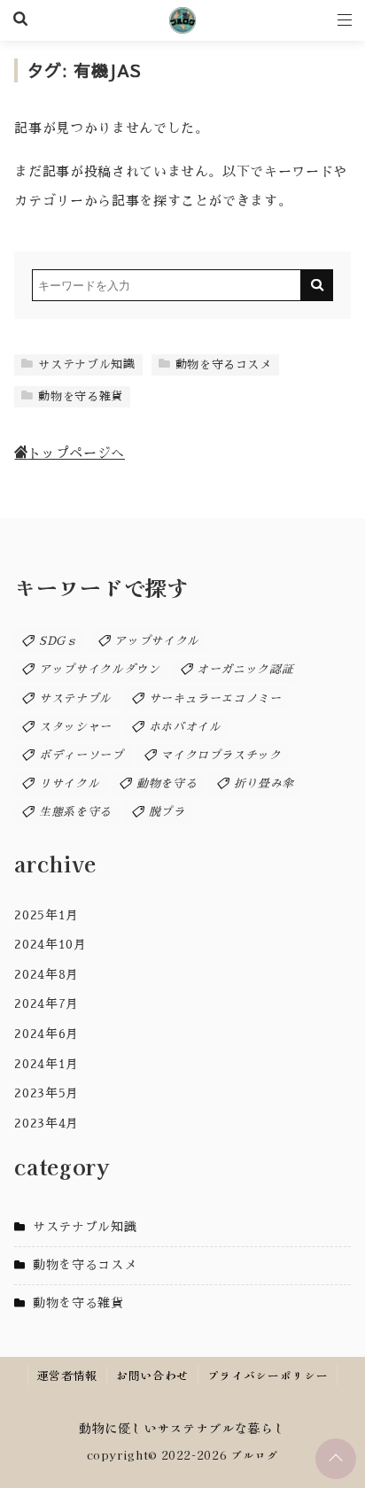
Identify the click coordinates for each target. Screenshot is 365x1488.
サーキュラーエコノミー (215, 698)
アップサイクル (156, 641)
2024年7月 (46, 1003)
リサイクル (69, 783)
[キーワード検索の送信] (317, 285)
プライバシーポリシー (267, 1375)
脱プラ (167, 812)
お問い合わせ (152, 1375)
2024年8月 (46, 974)
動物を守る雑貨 (80, 396)
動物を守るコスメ (223, 364)
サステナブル (75, 698)
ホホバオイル (185, 726)
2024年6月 (46, 1033)
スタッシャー (75, 726)
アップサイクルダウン (99, 669)
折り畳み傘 (264, 783)
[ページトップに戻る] (335, 1458)
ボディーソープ (81, 755)
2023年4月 (46, 1123)
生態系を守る (75, 812)
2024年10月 (50, 944)
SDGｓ (58, 641)
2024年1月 (46, 1064)
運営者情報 (67, 1375)
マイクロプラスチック (220, 755)
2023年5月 (46, 1093)
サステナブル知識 (86, 364)
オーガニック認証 (245, 669)
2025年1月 (46, 915)
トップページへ (75, 453)
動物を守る (166, 783)
